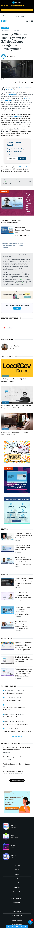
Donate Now (17, 10)
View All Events (17, 736)
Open (17, 874)
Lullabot (9, 90)
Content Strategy (8, 245)
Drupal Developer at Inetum (13, 757)
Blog (2, 15)
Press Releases (17, 924)
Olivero (20, 245)
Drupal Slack (20, 283)
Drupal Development (16, 243)
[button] (17, 82)
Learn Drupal (17, 911)
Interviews (17, 907)
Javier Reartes (24, 88)
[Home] (4, 21)
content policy (21, 279)
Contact (31, 15)
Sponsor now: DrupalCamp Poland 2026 (22, 230)
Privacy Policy (17, 892)
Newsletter (8, 15)
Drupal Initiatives (17, 915)
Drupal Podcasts (17, 920)
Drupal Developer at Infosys (13, 771)
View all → (29, 222)
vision (10, 273)
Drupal (4, 243)
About (13, 15)
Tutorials (5, 28)
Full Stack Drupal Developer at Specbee (17, 764)
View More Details (21, 235)
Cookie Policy (17, 887)
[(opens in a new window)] (16, 2)
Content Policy (17, 883)
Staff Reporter (11, 56)
